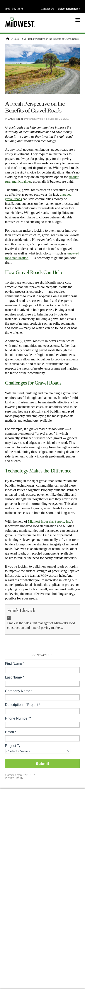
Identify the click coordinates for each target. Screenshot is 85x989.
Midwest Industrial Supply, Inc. (49, 521)
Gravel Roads (15, 118)
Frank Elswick (21, 610)
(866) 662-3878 (14, 8)
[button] (77, 20)
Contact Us (47, 8)
